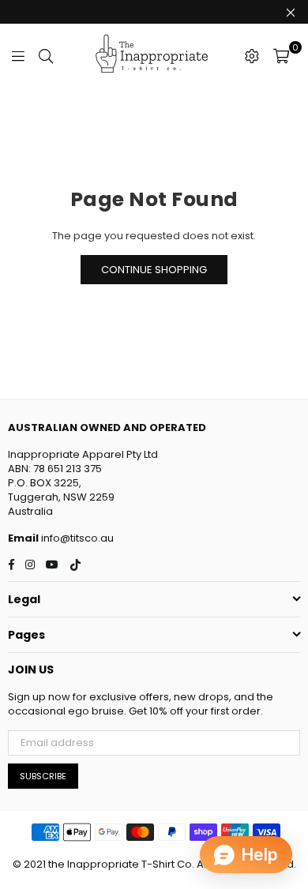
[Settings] (252, 55)
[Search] (46, 55)
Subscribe (43, 776)
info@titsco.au (76, 538)
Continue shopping (154, 269)
